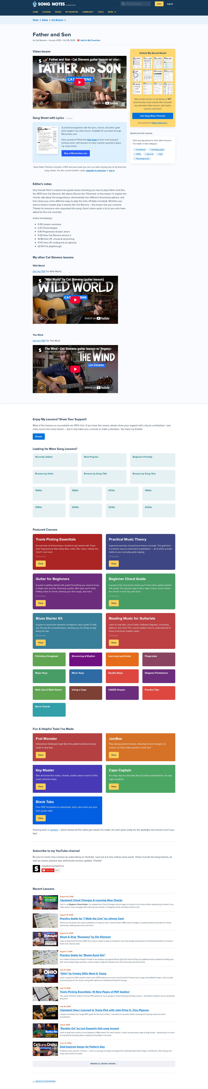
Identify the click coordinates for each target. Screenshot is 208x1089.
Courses (46, 12)
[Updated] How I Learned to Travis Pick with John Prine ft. (104, 1010)
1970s (138, 154)
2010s (111, 507)
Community (87, 12)
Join (159, 3)
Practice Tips (152, 689)
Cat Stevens (57, 20)
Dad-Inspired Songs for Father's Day (82, 1047)
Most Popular (91, 457)
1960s (75, 490)
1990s (38, 507)
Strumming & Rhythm (83, 656)
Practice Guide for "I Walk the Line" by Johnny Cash (92, 919)
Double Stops (115, 673)
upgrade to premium (96, 170)
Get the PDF (39, 271)
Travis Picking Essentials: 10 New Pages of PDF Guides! (94, 992)
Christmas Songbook (46, 656)
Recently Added (43, 457)
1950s (38, 490)
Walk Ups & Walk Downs (48, 689)
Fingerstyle (151, 656)
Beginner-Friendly (142, 457)
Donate (38, 436)
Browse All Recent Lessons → (104, 1063)
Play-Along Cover (142, 158)
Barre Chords (42, 706)
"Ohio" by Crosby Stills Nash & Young (83, 973)
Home (35, 12)
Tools (101, 12)
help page (92, 139)
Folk (160, 154)
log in (112, 170)
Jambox (54, 830)
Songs (58, 12)
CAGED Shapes (116, 689)
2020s (148, 507)
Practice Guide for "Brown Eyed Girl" (82, 955)
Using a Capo (79, 689)
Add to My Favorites (90, 40)
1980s (148, 490)
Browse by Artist (44, 473)
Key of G (150, 154)
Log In (170, 3)
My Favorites (71, 12)
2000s (75, 507)
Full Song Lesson (157, 149)
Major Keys (41, 673)
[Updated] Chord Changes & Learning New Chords (91, 900)
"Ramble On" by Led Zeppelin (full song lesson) (89, 1028)
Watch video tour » (160, 122)
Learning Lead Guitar (119, 656)
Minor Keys (78, 673)
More (110, 12)
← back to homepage (44, 1081)
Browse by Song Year (144, 473)
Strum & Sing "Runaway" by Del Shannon (85, 937)
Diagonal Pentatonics (156, 673)
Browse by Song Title (95, 473)
